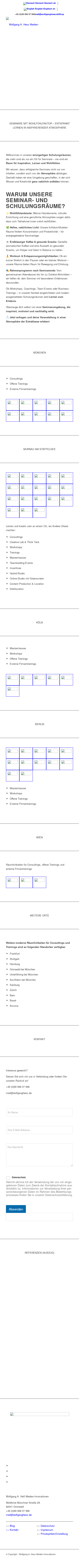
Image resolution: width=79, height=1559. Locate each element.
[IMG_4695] (39, 500)
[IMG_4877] (39, 753)
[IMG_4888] (53, 764)
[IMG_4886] (66, 753)
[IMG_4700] (26, 512)
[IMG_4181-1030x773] (39, 416)
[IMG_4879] (53, 753)
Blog (12, 1526)
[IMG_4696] (66, 500)
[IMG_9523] (12, 478)
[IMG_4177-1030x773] (66, 404)
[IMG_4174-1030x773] (26, 404)
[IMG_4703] (26, 478)
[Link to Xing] (11, 1482)
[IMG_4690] (53, 500)
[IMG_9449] (26, 489)
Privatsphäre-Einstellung (54, 1533)
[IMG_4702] (12, 489)
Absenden (16, 1209)
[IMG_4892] (12, 775)
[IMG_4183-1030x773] (66, 416)
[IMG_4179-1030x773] (12, 404)
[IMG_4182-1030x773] (53, 416)
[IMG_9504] (53, 478)
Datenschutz (19, 1177)
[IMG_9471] (66, 489)
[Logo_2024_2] (33, 24)
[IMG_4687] (12, 512)
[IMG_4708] (39, 512)
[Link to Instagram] (11, 1476)
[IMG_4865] (12, 753)
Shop (61, 14)
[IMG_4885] (26, 764)
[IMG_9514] (39, 478)
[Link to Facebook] (11, 1465)
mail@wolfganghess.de (47, 14)
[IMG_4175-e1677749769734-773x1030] (53, 404)
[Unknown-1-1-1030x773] (26, 882)
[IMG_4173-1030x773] (12, 416)
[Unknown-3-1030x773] (39, 882)
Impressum (47, 1529)
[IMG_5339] (12, 691)
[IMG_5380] (66, 679)
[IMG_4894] (66, 764)
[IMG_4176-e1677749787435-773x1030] (26, 416)
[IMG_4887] (12, 764)
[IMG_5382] (26, 679)
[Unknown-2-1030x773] (12, 882)
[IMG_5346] (53, 679)
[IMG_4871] (26, 753)
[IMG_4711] (12, 500)
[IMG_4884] (39, 764)
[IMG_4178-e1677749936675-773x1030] (39, 404)
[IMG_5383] (39, 679)
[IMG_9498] (66, 478)
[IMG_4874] (26, 775)
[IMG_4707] (26, 500)
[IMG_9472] (53, 489)
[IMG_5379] (12, 679)
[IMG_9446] (39, 489)
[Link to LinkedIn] (11, 1471)
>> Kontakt (12, 1529)
